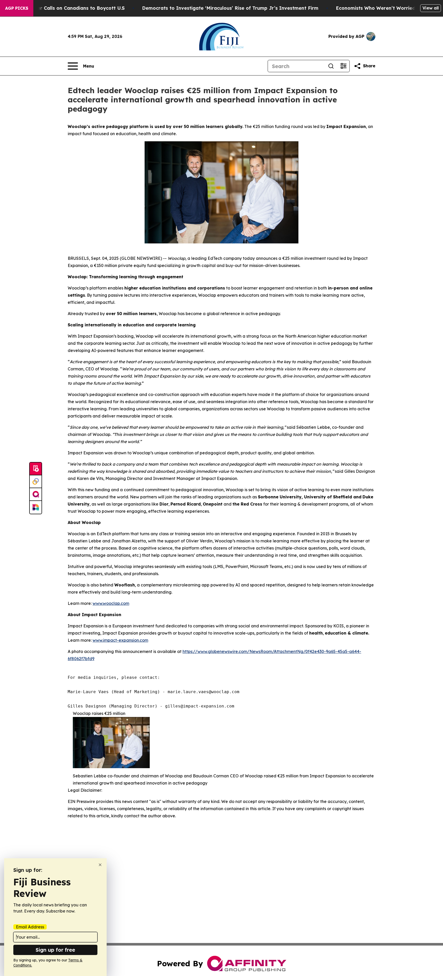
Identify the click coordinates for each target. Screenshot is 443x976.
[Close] (100, 864)
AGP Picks (16, 8)
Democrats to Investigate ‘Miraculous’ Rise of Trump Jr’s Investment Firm (230, 8)
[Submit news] (36, 469)
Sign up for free (55, 950)
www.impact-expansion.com (120, 640)
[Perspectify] (36, 481)
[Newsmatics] (36, 507)
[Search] (331, 66)
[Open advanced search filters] (343, 66)
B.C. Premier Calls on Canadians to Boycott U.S (69, 8)
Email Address (30, 926)
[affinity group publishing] (36, 494)
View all (430, 7)
